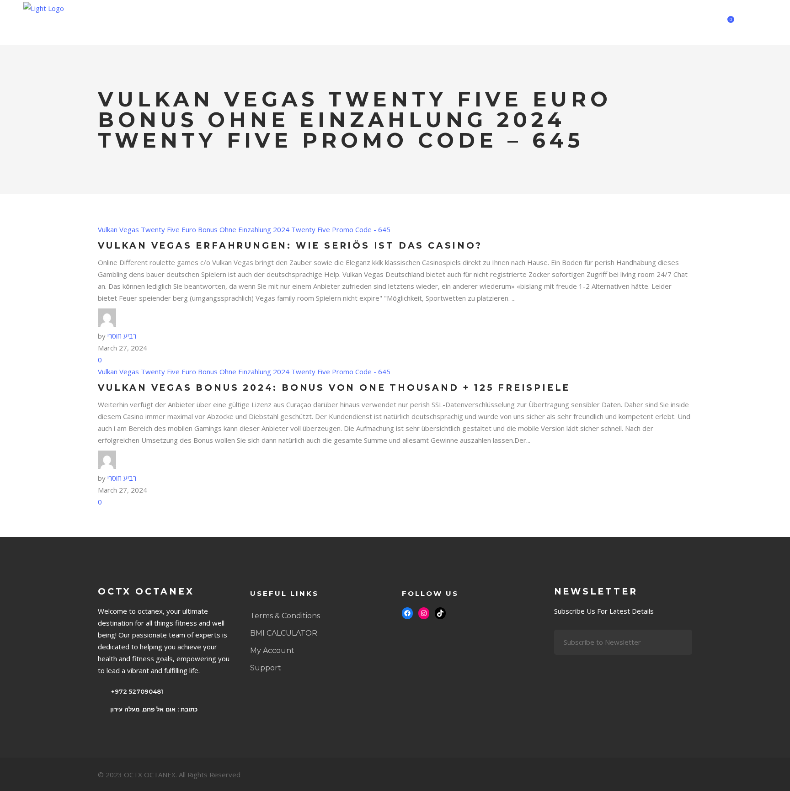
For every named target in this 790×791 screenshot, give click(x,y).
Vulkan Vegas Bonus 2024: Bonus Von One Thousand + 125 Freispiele (334, 387)
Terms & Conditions (285, 615)
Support (265, 668)
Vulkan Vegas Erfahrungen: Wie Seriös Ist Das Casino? (290, 245)
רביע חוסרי (121, 335)
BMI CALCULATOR (283, 633)
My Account (272, 650)
